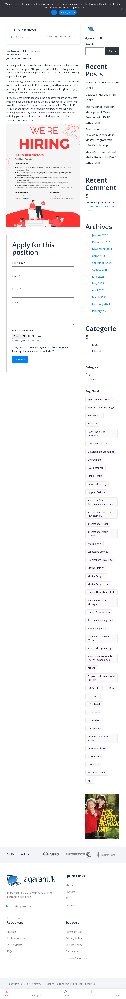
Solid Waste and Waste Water (100, 638)
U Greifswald (94, 704)
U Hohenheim (95, 728)
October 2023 (100, 256)
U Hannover (94, 712)
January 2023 (100, 311)
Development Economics (101, 451)
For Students (14, 945)
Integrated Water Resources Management (101, 502)
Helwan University (97, 484)
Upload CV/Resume (23, 330)
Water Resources (97, 772)
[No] (122, 8)
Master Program (96, 576)
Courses (11, 932)
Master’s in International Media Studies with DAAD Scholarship (100, 157)
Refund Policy (73, 945)
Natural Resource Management (97, 602)
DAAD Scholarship (97, 443)
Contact (70, 892)
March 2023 (99, 297)
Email (16, 276)
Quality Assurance (76, 958)
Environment (94, 459)
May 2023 (98, 283)
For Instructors (15, 938)
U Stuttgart (93, 764)
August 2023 (99, 269)
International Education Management (100, 513)
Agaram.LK (93, 38)
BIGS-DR (92, 423)
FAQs (9, 951)
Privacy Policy (73, 938)
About (69, 885)
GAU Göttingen (96, 467)
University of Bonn (97, 748)
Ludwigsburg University (100, 559)
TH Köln (92, 668)
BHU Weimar (94, 415)
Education (98, 351)
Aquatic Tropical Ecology (101, 407)
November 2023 (102, 249)
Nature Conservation (99, 612)
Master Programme (98, 584)
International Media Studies (98, 533)
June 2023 (98, 276)
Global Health (95, 475)
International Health (98, 523)
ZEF (90, 780)
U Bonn (111, 688)
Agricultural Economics (100, 399)
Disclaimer (71, 951)
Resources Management (101, 620)
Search (89, 44)
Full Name (18, 262)
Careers (70, 905)
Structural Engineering (99, 648)
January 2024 (100, 235)
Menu (118, 995)
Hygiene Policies (96, 492)
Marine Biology (96, 567)
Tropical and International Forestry (101, 678)
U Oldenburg (94, 756)
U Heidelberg (94, 720)
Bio (15, 302)
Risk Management (97, 628)
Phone (16, 289)
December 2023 (101, 242)
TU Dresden (94, 688)
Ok (54, 12)
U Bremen (93, 696)
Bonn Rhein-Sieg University (96, 433)
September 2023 (102, 263)
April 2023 (98, 290)
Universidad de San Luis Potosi (100, 738)
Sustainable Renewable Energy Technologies (100, 658)
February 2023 (101, 304)
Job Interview (94, 543)
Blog (95, 344)
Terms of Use (73, 932)
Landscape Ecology (98, 551)
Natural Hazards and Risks (102, 592)
